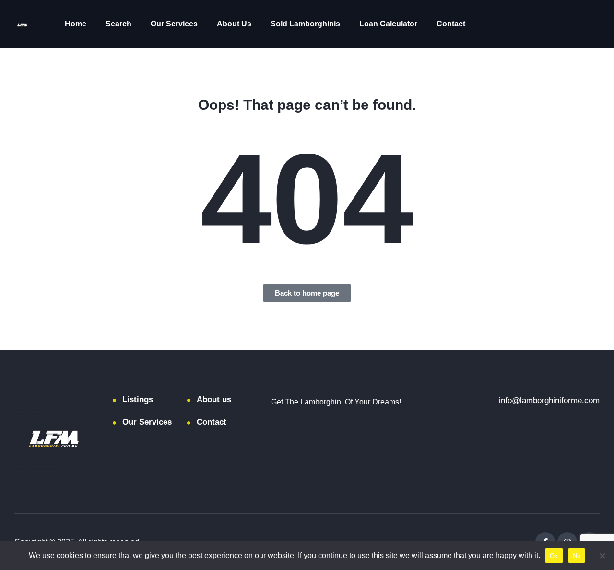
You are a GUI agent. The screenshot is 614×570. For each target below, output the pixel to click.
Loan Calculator (388, 24)
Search (118, 24)
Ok (554, 555)
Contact (451, 24)
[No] (602, 555)
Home (75, 24)
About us (214, 399)
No (577, 555)
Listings (137, 399)
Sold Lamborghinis (305, 24)
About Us (234, 24)
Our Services (174, 24)
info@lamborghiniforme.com (549, 400)
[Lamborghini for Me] (22, 24)
